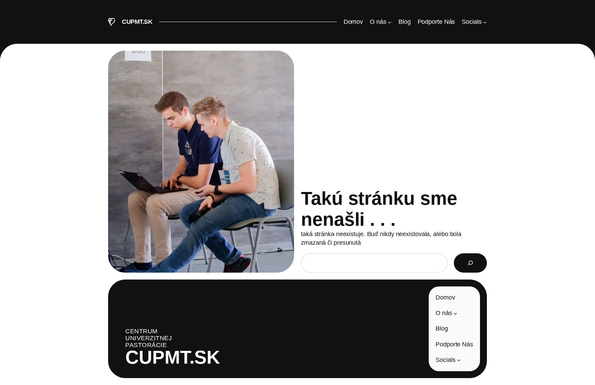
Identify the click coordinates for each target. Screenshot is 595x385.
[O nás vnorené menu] (455, 313)
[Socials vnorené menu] (459, 360)
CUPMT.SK (137, 21)
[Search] (470, 263)
